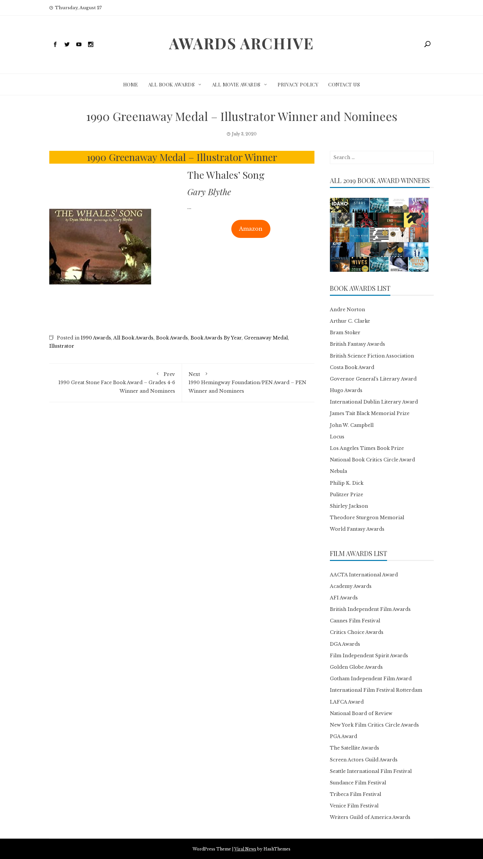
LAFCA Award (347, 702)
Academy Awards (351, 586)
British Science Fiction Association (372, 356)
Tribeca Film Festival (355, 794)
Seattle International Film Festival (371, 771)
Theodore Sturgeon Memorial (367, 518)
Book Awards (172, 338)
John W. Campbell (352, 425)
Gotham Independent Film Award (371, 679)
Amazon (251, 228)
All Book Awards (171, 84)
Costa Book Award (352, 367)
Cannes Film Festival (355, 621)
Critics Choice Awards (356, 632)
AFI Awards (344, 598)
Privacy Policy (298, 84)
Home (130, 84)
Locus (337, 437)
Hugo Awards (346, 390)
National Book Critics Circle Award (372, 460)
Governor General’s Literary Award (373, 379)
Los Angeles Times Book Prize (367, 448)
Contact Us (344, 84)
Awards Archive (241, 43)
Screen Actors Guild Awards (364, 760)
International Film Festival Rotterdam (376, 690)
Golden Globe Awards (356, 667)
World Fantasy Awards (357, 529)
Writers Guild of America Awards (370, 817)
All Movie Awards (236, 84)
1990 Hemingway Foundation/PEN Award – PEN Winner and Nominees (247, 382)
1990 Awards (96, 338)
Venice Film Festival (354, 806)
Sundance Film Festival (358, 783)
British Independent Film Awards (370, 609)
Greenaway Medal (266, 338)
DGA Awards (345, 644)
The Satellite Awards (354, 748)
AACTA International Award (364, 575)
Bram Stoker (345, 333)
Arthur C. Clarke (350, 321)
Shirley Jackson (349, 506)
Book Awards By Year (216, 338)
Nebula (338, 471)
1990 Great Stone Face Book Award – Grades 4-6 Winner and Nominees (116, 382)
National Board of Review (361, 713)
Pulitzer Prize (346, 495)
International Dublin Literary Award (374, 402)
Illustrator (61, 346)
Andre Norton (347, 310)
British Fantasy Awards (357, 344)
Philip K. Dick (346, 483)
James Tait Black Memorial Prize (369, 413)
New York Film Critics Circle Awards (374, 725)
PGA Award (343, 736)
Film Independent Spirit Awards (369, 656)
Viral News (245, 849)
